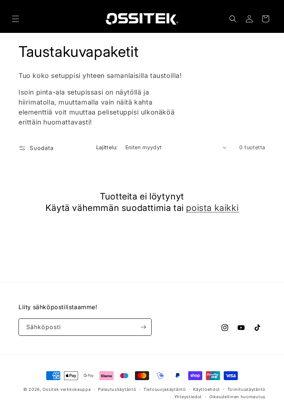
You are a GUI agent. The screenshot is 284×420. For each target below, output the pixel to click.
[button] (15, 19)
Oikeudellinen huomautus (237, 396)
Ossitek (51, 389)
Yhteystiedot (188, 396)
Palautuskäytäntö (117, 389)
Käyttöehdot (206, 389)
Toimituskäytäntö (246, 389)
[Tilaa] (143, 327)
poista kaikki (212, 207)
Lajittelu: (107, 147)
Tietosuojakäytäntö (164, 389)
